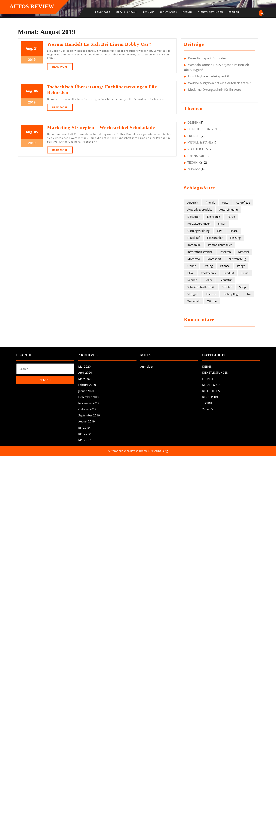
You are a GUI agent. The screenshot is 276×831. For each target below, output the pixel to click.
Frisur (221, 223)
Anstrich (192, 202)
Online (191, 266)
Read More (62, 67)
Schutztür (226, 280)
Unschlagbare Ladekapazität (208, 76)
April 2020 (85, 372)
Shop (242, 287)
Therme (211, 294)
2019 (31, 59)
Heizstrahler (215, 237)
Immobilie (194, 245)
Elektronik (213, 216)
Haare (234, 231)
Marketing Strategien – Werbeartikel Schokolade (101, 127)
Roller (208, 280)
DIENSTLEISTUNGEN (210, 12)
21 (36, 48)
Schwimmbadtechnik (200, 287)
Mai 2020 (84, 366)
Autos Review (32, 6)
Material (243, 252)
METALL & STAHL (126, 12)
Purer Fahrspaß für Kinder (207, 58)
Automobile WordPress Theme (128, 451)
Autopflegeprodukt (199, 209)
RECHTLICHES (168, 12)
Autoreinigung (228, 209)
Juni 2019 (84, 433)
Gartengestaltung (198, 231)
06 (36, 91)
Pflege (241, 266)
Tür (249, 294)
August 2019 (86, 421)
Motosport (214, 259)
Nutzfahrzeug (237, 259)
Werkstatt (193, 301)
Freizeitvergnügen (198, 223)
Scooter (227, 287)
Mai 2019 (84, 440)
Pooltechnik (208, 273)
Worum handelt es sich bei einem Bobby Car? (99, 44)
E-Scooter (193, 216)
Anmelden (147, 366)
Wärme (212, 301)
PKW (190, 273)
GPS (219, 231)
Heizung (235, 237)
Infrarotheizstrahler (199, 252)
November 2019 (89, 403)
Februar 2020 (87, 385)
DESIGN (187, 12)
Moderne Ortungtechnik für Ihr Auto (214, 89)
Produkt (229, 273)
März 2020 (85, 379)
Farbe (231, 216)
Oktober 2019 (87, 409)
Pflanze (225, 266)
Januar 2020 (86, 391)
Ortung (208, 266)
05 (36, 132)
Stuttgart (192, 294)
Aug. (29, 48)
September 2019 (89, 415)
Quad (245, 273)
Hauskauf (193, 237)
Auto (225, 202)
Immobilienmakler (220, 245)
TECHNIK (148, 12)
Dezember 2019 (88, 397)
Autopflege (243, 202)
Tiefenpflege (231, 294)
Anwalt (210, 202)
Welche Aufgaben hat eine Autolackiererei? (219, 83)
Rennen (192, 280)
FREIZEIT (233, 12)
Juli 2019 (84, 427)
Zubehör (193, 169)
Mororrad (193, 259)
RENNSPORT (102, 12)
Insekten (225, 252)
